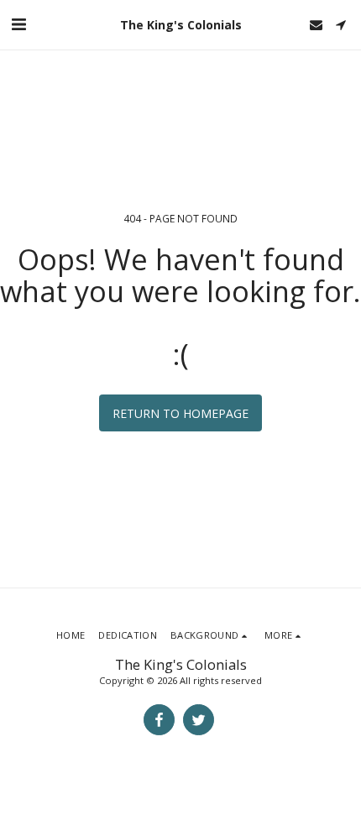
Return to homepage (180, 413)
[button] (18, 24)
